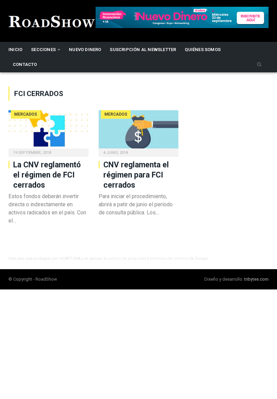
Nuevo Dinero (85, 49)
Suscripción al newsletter (143, 49)
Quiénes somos (203, 49)
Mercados (25, 114)
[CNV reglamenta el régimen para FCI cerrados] (139, 131)
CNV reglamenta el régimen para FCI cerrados (136, 175)
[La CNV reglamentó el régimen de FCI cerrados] (48, 131)
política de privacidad (127, 258)
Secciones (43, 49)
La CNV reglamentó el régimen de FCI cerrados (47, 175)
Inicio (15, 49)
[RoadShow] (52, 21)
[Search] (259, 64)
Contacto (25, 64)
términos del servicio (169, 258)
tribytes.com (256, 279)
